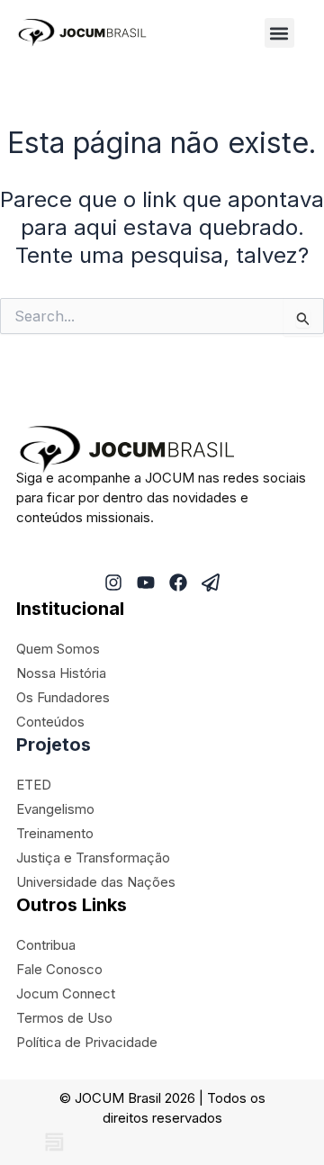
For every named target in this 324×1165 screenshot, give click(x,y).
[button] (279, 33)
